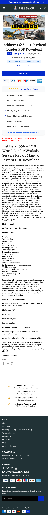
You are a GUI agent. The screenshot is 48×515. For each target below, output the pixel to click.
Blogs (4, 443)
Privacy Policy (7, 440)
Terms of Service (8, 433)
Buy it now (23, 73)
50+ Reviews (30, 57)
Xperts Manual (12, 508)
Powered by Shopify (23, 508)
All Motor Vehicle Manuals (12, 459)
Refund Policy (7, 436)
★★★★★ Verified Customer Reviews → (23, 132)
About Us (5, 423)
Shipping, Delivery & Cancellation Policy (17, 430)
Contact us (6, 426)
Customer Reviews (9, 446)
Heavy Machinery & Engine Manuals (16, 455)
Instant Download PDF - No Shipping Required (24, 61)
